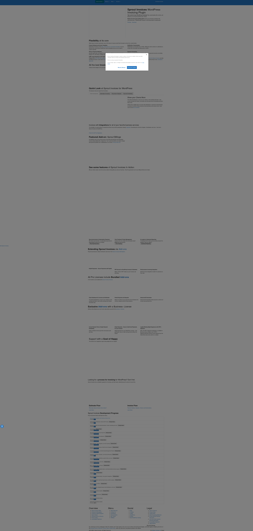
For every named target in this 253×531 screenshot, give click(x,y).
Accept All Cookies (132, 67)
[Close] (146, 54)
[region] (127, 62)
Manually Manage (121, 67)
